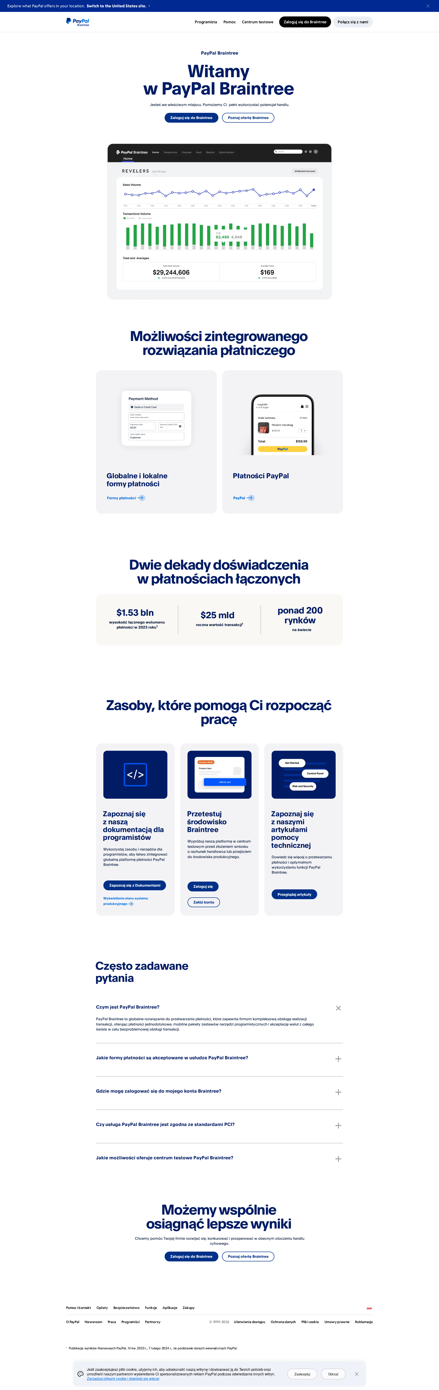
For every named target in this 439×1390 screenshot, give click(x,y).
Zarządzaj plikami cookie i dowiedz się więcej (123, 1378)
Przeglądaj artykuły (294, 894)
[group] (156, 442)
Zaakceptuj (302, 1374)
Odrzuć (333, 1374)
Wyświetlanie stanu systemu (125, 901)
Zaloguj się (203, 886)
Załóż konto (203, 902)
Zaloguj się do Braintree (191, 117)
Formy (121, 498)
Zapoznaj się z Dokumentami (134, 885)
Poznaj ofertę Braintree (248, 117)
